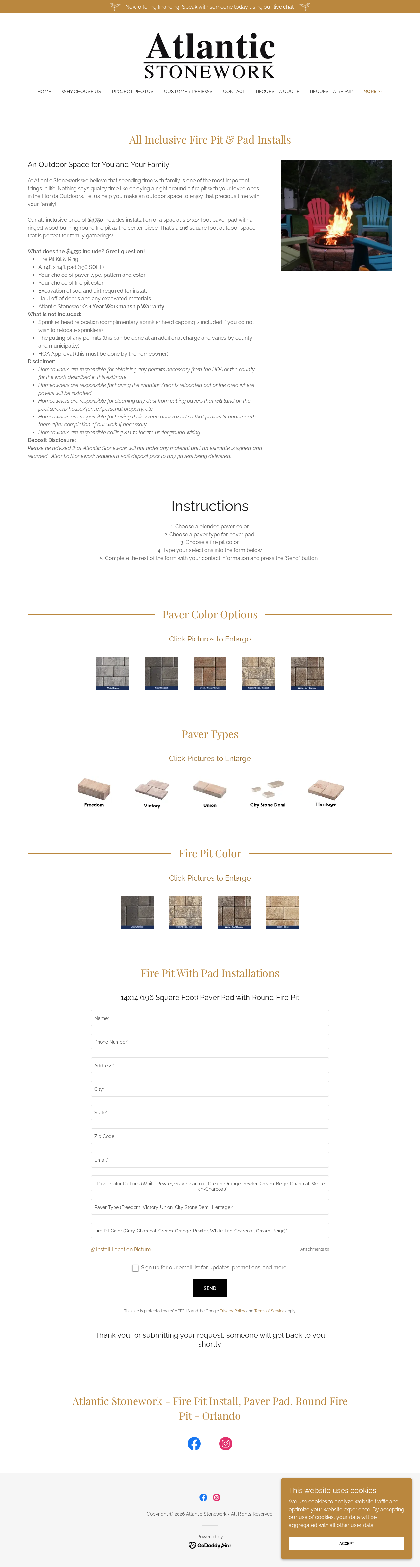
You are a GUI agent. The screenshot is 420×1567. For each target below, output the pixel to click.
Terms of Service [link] (269, 1311)
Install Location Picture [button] (123, 1249)
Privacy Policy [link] (232, 1311)
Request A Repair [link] (331, 91)
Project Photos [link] (133, 91)
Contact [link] (234, 91)
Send (210, 1288)
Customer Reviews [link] (188, 91)
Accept (346, 1543)
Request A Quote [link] (278, 91)
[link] (209, 55)
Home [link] (44, 91)
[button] (373, 91)
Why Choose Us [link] (81, 91)
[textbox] (210, 1018)
